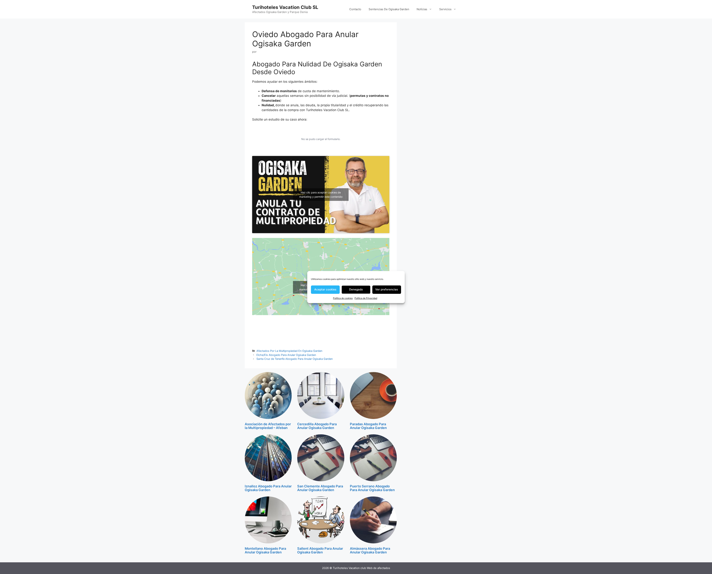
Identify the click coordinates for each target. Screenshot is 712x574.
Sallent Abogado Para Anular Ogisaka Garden (320, 550)
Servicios (445, 9)
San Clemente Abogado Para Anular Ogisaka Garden (320, 488)
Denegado (356, 289)
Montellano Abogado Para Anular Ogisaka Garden (265, 550)
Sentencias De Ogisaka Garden (389, 9)
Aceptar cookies (325, 289)
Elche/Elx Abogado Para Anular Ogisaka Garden (286, 354)
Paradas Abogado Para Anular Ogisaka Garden (368, 426)
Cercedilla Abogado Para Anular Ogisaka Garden (317, 426)
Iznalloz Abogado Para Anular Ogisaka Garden (268, 488)
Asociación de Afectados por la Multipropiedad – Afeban (268, 426)
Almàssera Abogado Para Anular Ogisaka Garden (370, 550)
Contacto (355, 9)
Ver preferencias (386, 289)
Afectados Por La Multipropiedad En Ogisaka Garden (289, 350)
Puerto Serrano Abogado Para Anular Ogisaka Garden (372, 488)
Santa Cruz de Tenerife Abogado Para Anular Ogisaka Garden (294, 358)
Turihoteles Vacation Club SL (285, 7)
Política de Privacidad (366, 298)
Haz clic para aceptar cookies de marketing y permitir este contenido (320, 194)
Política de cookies (343, 298)
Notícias (422, 9)
